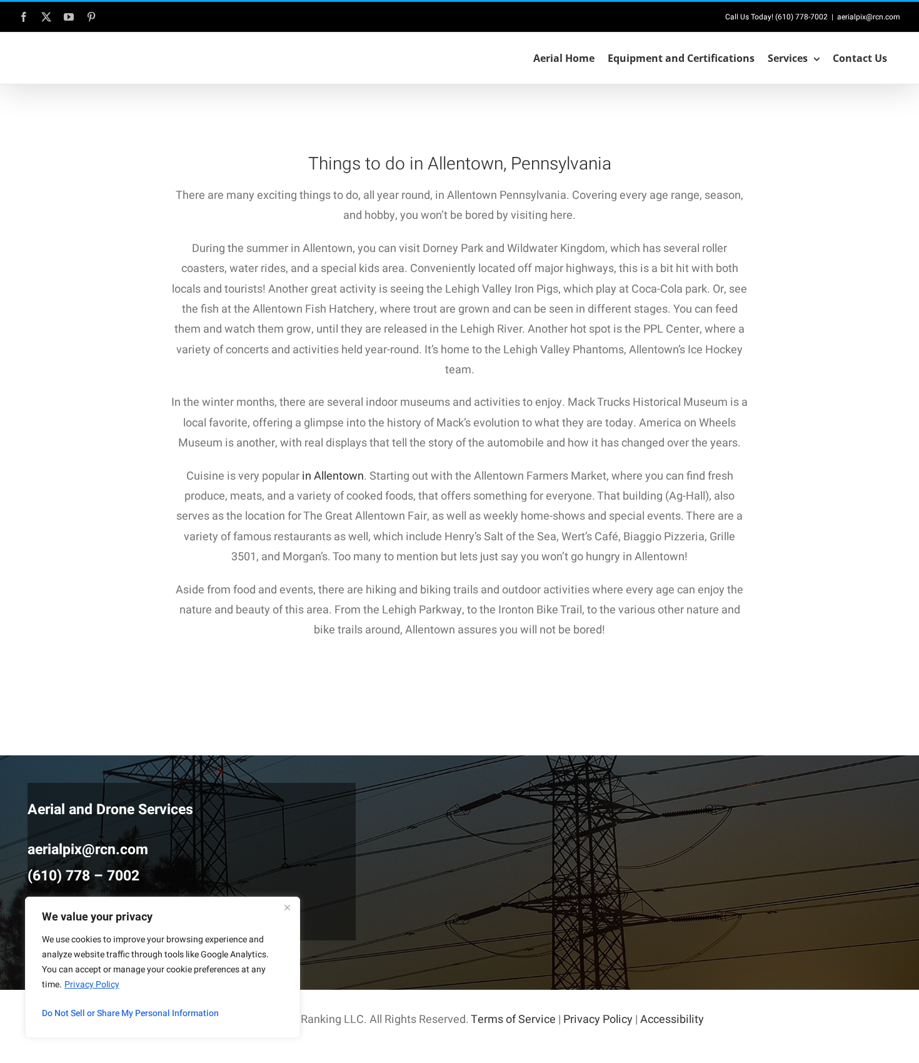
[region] (162, 967)
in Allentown (333, 476)
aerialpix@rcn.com (868, 17)
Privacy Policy (91, 984)
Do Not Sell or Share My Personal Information (130, 1013)
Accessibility (672, 1019)
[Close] (286, 907)
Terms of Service (513, 1019)
